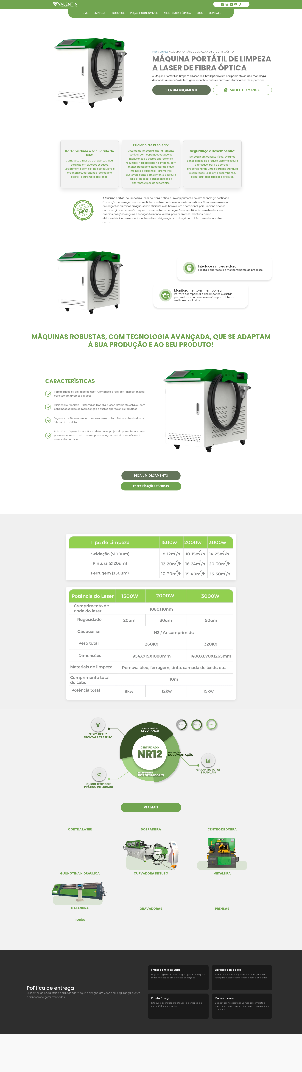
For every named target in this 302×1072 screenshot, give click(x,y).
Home (84, 13)
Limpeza (164, 51)
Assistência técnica (177, 13)
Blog (199, 13)
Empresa (99, 13)
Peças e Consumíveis (144, 13)
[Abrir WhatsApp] (294, 1064)
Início (155, 51)
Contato (215, 13)
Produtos (118, 13)
